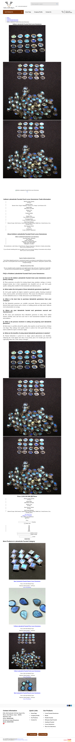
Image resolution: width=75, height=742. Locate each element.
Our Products (9, 12)
